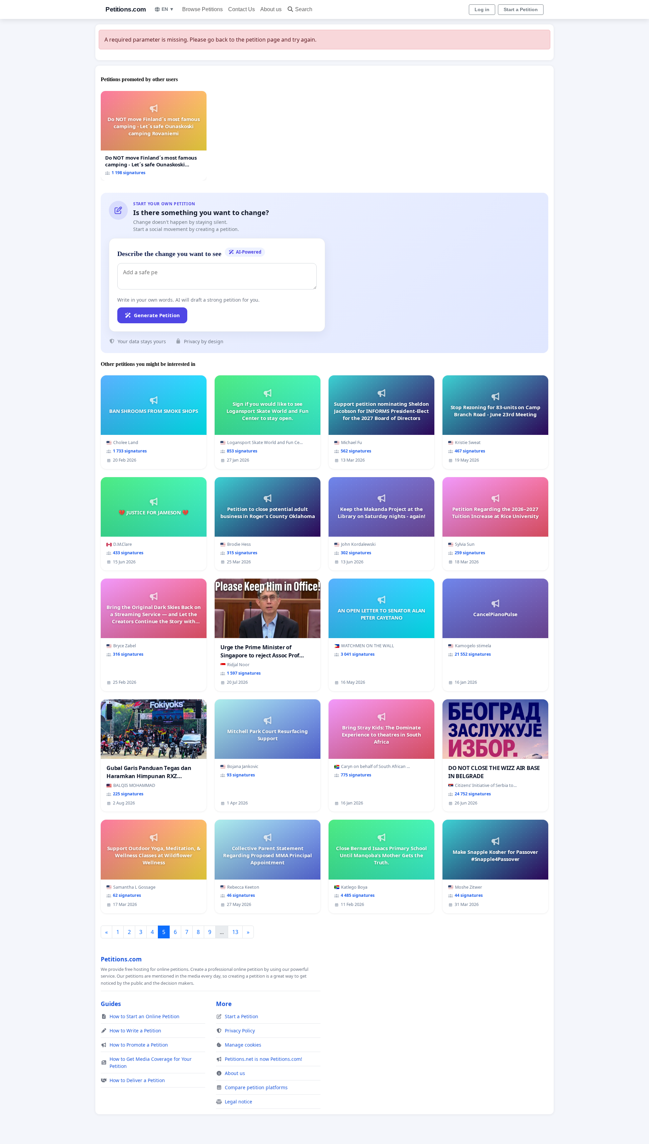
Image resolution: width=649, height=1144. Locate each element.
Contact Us (241, 9)
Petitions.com (125, 9)
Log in (482, 9)
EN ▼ (168, 9)
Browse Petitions (202, 9)
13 (235, 932)
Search (303, 9)
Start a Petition (521, 9)
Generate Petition (157, 315)
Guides (111, 1004)
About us (271, 9)
